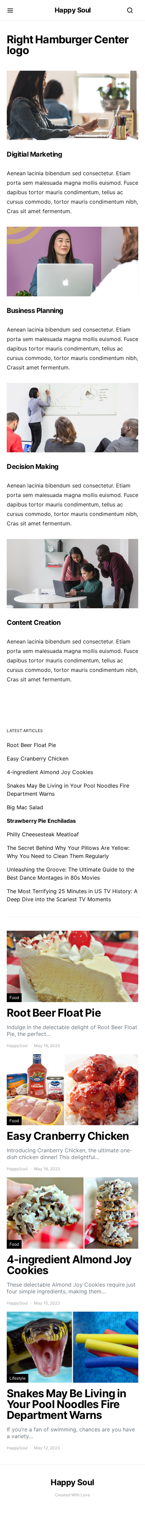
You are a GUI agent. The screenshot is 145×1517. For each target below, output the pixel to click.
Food (14, 997)
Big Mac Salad (25, 807)
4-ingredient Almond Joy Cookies (50, 772)
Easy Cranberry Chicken (37, 758)
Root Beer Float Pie (31, 745)
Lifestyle (17, 1378)
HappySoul (17, 1045)
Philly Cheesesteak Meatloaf (43, 834)
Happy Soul (73, 10)
